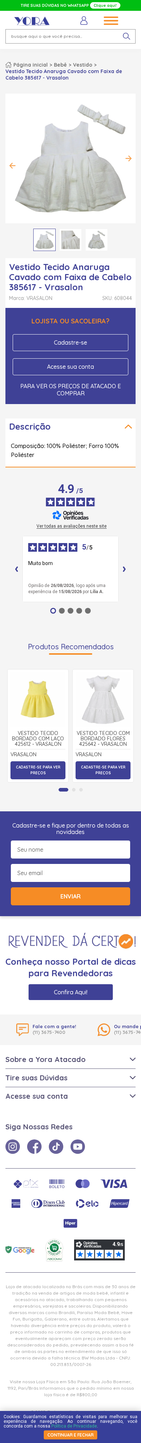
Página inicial (30, 65)
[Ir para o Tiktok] (56, 1146)
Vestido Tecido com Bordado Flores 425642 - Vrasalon (103, 739)
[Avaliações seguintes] (124, 569)
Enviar (70, 896)
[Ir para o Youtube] (77, 1146)
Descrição (30, 426)
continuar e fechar (70, 1435)
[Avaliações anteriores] (17, 569)
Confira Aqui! (70, 992)
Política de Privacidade (74, 1426)
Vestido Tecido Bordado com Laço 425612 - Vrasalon (38, 739)
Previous (12, 165)
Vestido (82, 65)
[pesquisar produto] (126, 36)
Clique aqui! (105, 5)
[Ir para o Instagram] (12, 1146)
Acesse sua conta (70, 366)
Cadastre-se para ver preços (38, 770)
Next (128, 158)
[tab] (63, 790)
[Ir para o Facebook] (34, 1146)
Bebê (60, 65)
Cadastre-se (70, 342)
